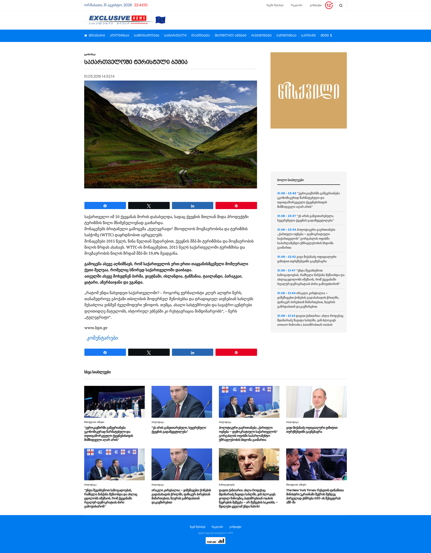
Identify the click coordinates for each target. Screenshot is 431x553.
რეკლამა (296, 5)
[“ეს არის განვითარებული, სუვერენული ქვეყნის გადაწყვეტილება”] (182, 402)
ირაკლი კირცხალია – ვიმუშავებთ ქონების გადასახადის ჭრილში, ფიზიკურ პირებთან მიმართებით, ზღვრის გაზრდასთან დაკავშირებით (308, 300)
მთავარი (97, 35)
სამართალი (175, 35)
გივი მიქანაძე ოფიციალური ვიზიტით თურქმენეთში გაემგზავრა (306, 259)
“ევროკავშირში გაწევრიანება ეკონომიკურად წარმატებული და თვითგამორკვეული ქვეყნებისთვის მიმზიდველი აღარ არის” (308, 200)
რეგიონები (261, 35)
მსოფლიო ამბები (230, 35)
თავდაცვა (200, 35)
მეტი (325, 35)
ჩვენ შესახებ (197, 527)
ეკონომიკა (286, 35)
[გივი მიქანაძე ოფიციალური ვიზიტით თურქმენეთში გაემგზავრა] (316, 402)
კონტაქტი (316, 5)
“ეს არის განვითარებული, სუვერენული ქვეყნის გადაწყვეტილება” (305, 218)
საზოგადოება (146, 35)
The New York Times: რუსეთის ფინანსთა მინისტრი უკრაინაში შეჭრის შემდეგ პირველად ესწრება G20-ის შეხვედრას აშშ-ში (315, 496)
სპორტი (308, 35)
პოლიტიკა (119, 35)
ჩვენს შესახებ (275, 5)
